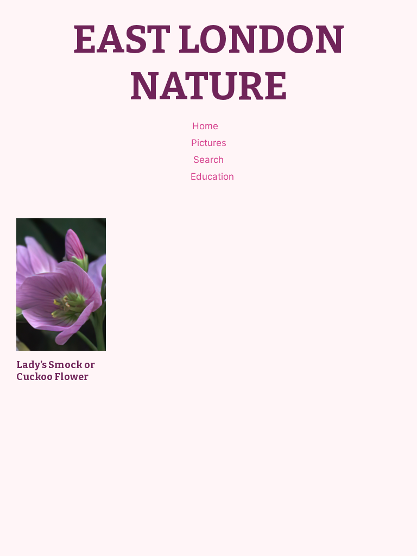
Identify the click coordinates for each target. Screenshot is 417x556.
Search (208, 159)
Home (205, 126)
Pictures (208, 142)
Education (212, 176)
